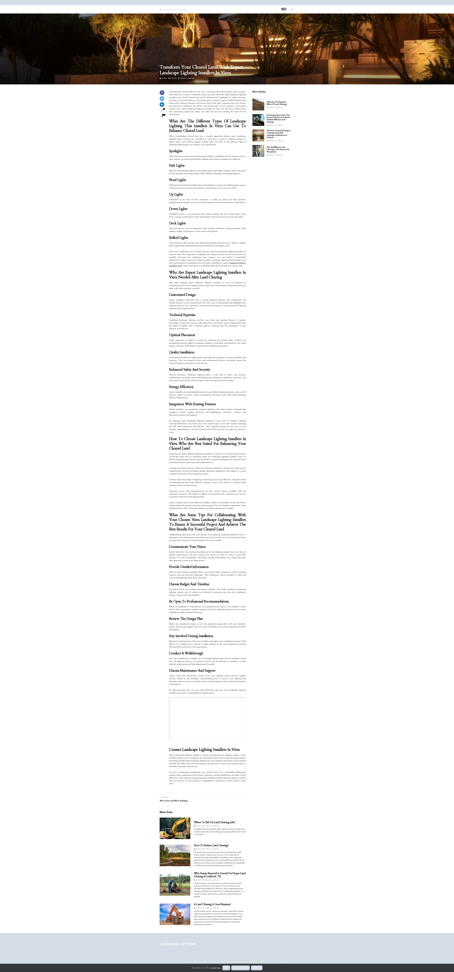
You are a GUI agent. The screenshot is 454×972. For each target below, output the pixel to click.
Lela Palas (164, 78)
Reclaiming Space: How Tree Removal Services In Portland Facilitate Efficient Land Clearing (278, 118)
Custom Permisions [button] (240, 968)
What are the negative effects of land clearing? (277, 103)
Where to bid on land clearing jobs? (214, 822)
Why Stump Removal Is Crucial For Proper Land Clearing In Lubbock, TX (220, 875)
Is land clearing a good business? (212, 904)
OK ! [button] (226, 968)
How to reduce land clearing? (211, 845)
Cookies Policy (215, 968)
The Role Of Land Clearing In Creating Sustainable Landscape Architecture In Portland (279, 134)
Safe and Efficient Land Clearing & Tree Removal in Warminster (278, 149)
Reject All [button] (256, 968)
